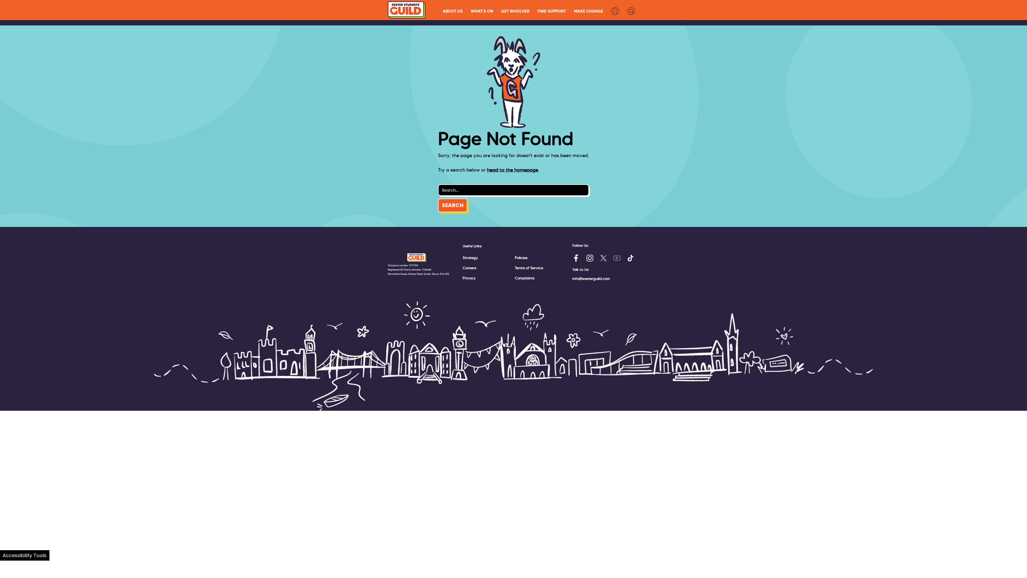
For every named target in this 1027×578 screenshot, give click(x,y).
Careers (469, 267)
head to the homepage (512, 170)
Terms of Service (529, 267)
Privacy (469, 278)
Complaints (524, 278)
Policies (521, 257)
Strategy (470, 257)
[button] (453, 11)
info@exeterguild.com (591, 278)
